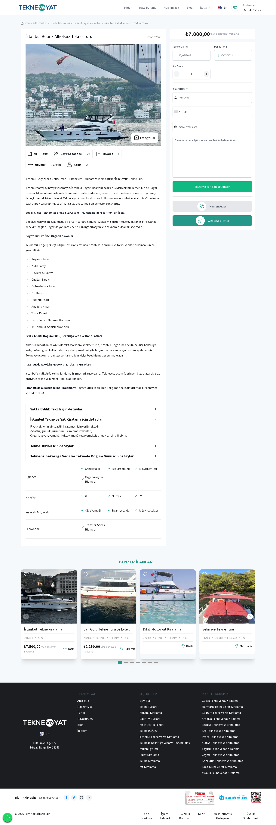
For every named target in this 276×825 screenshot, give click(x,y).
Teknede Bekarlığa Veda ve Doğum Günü (165, 743)
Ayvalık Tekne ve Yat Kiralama (221, 773)
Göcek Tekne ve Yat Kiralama (220, 700)
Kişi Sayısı (178, 66)
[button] (250, 617)
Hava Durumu (147, 7)
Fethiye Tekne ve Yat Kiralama (221, 725)
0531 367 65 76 (252, 10)
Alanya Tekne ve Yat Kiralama (220, 743)
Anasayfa (83, 700)
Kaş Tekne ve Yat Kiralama (218, 731)
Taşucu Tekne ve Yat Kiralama (220, 749)
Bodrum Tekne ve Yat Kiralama (221, 712)
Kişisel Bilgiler (180, 89)
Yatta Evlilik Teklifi (36, 23)
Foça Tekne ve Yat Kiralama (219, 767)
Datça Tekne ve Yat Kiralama (220, 737)
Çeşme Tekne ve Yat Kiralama (220, 755)
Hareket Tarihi (180, 46)
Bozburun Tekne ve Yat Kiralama (222, 761)
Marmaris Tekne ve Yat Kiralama (222, 706)
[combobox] (177, 112)
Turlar (128, 7)
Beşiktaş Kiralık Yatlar (88, 23)
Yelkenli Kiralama (151, 712)
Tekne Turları (148, 706)
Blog (189, 7)
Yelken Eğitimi (149, 749)
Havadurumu (85, 719)
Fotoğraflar (147, 138)
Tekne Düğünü (149, 731)
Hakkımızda (171, 7)
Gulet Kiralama (149, 755)
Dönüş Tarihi (220, 46)
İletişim (205, 7)
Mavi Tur (145, 700)
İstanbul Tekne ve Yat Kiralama (159, 737)
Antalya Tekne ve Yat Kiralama (221, 719)
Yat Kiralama (148, 767)
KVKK (201, 814)
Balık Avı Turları (150, 719)
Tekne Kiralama (150, 761)
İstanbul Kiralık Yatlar (61, 23)
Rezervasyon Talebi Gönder (212, 186)
